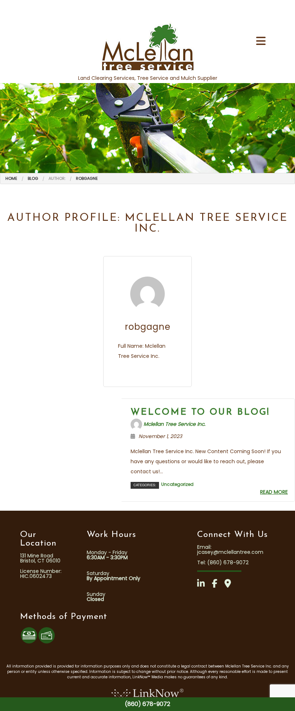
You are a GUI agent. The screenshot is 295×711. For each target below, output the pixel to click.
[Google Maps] (230, 584)
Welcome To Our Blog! (200, 412)
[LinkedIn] (203, 584)
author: (57, 178)
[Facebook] (217, 584)
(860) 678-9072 (147, 704)
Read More (274, 492)
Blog (33, 178)
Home (11, 178)
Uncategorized (177, 484)
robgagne (87, 178)
